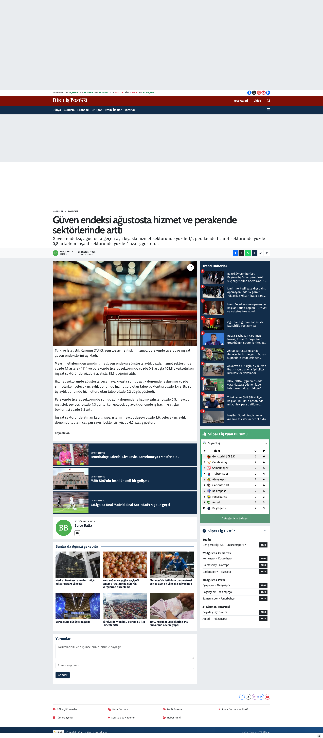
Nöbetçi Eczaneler (67, 709)
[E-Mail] (77, 533)
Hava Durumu (120, 709)
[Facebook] (242, 697)
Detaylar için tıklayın (235, 518)
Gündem (69, 110)
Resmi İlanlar (113, 110)
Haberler (58, 211)
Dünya (57, 110)
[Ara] (268, 101)
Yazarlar (129, 110)
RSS (59, 732)
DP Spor (97, 110)
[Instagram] (255, 697)
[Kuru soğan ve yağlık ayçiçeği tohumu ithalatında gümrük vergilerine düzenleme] (125, 565)
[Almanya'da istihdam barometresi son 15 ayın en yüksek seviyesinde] (172, 565)
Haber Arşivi (174, 717)
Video (257, 100)
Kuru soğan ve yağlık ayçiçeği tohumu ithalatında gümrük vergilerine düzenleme (121, 583)
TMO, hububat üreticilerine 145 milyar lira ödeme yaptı (169, 623)
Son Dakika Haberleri (123, 717)
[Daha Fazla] (254, 253)
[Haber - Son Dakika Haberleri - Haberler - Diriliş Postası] (70, 100)
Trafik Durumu (175, 709)
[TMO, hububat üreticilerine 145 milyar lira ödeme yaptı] (172, 606)
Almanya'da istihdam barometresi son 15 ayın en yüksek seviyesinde (171, 582)
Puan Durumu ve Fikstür (235, 709)
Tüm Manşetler (65, 717)
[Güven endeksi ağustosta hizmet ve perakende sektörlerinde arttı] (125, 303)
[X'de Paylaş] (241, 253)
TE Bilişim (264, 732)
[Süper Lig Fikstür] (265, 531)
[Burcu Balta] (64, 527)
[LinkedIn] (261, 697)
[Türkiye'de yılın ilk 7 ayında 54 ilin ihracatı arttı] (125, 606)
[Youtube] (267, 697)
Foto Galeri (241, 100)
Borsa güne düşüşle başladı (73, 621)
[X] (248, 697)
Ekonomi (83, 110)
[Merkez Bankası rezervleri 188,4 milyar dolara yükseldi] (78, 565)
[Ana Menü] (268, 110)
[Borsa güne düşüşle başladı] (78, 606)
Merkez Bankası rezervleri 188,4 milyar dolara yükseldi (75, 582)
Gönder (62, 675)
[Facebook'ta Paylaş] (235, 253)
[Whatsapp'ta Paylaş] (248, 253)
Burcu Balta (83, 525)
